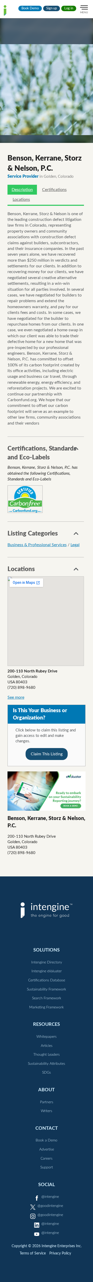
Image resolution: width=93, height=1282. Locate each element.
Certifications (54, 190)
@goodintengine (50, 1206)
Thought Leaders (46, 1054)
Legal (75, 545)
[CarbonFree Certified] (25, 499)
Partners (46, 1102)
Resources (46, 1024)
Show (76, 450)
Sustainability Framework (46, 989)
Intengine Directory (46, 962)
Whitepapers (46, 1037)
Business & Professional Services (37, 545)
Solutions (46, 950)
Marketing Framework (46, 1007)
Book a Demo (46, 1140)
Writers (46, 1111)
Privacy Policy (60, 1253)
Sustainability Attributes (46, 1064)
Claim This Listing (47, 754)
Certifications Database (46, 980)
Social (46, 1184)
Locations (21, 199)
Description (22, 190)
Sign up (51, 8)
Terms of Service (33, 1253)
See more (15, 697)
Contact (46, 1128)
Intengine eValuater (47, 971)
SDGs (46, 1072)
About (46, 1090)
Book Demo (30, 8)
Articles (46, 1046)
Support (46, 1167)
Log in (68, 8)
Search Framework (46, 998)
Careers (46, 1158)
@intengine (50, 1197)
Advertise (46, 1149)
